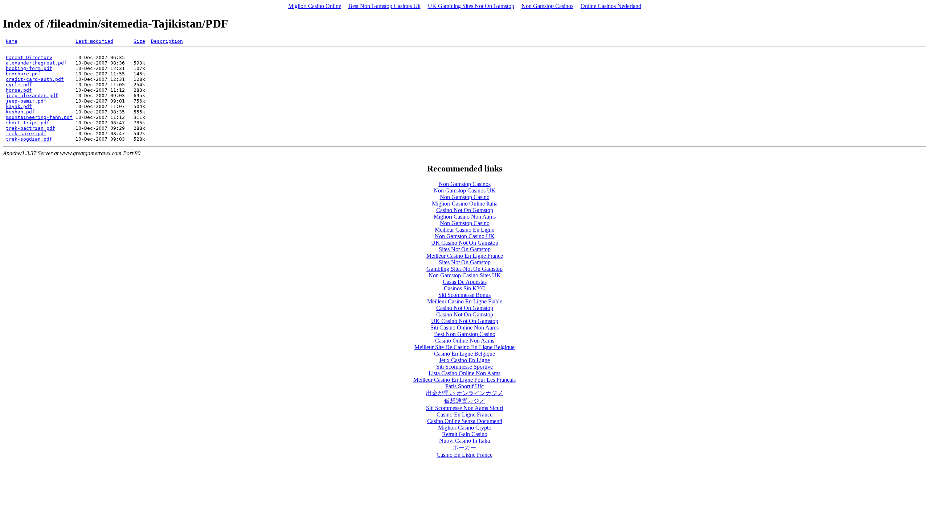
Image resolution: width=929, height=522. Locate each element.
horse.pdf (19, 90)
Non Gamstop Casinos (547, 6)
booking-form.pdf (29, 68)
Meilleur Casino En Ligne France (464, 256)
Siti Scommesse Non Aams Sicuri (464, 408)
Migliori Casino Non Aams (465, 217)
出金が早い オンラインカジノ (464, 393)
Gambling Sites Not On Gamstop (464, 269)
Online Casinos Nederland (611, 6)
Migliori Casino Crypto (464, 427)
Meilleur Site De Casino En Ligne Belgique (464, 347)
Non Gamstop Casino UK (465, 236)
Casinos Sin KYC (464, 288)
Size (139, 41)
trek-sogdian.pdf (29, 139)
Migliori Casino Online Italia (465, 203)
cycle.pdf (19, 84)
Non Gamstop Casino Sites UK (465, 275)
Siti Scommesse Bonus (464, 295)
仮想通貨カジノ (464, 401)
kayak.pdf (19, 106)
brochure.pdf (23, 73)
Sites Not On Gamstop (465, 249)
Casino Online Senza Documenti (464, 421)
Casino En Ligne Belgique (464, 354)
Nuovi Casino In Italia (464, 441)
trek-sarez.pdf (26, 133)
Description (167, 41)
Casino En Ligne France (464, 414)
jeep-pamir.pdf (26, 101)
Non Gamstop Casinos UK (465, 190)
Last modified (94, 41)
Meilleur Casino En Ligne (464, 230)
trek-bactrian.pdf (30, 128)
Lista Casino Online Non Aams (464, 373)
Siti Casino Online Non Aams (464, 327)
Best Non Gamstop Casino (464, 334)
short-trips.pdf (27, 122)
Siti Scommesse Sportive (464, 367)
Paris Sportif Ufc (464, 386)
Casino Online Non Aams (464, 340)
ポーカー (464, 447)
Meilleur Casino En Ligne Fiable (464, 301)
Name (11, 41)
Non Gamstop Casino (465, 197)
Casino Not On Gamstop (464, 210)
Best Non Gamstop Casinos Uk (384, 6)
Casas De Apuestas (465, 282)
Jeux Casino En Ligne (464, 360)
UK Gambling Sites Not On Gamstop (471, 6)
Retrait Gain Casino (464, 434)
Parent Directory (29, 57)
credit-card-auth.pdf (35, 79)
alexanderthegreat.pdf (36, 63)
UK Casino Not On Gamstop (464, 243)
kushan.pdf (20, 112)
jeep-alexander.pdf (32, 95)
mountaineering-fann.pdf (39, 117)
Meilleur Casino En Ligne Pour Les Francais (464, 380)
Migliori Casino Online (314, 6)
